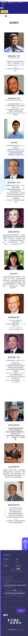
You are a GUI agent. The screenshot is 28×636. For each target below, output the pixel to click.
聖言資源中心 (7, 555)
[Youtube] (3, 8)
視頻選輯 (6, 566)
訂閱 (14, 590)
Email (5, 603)
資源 (17, 559)
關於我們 (6, 559)
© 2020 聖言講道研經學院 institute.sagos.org (14, 629)
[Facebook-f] (1, 8)
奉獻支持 (18, 566)
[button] (6, 16)
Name (5, 597)
